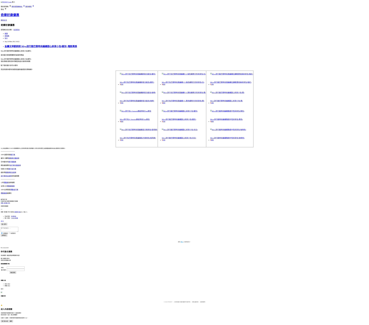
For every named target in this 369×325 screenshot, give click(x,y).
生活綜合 (16, 30)
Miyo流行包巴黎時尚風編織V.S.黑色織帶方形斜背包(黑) (183, 101)
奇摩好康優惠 (10, 15)
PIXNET (170, 302)
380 (212, 84)
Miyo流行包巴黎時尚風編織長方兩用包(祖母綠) (138, 138)
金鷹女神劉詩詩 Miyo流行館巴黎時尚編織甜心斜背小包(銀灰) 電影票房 (41, 46)
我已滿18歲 (5, 321)
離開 (11, 321)
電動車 (6, 182)
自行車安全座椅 (6, 176)
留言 (19, 212)
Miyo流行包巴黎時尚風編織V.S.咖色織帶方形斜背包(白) (183, 82)
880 (122, 121)
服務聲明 (202, 302)
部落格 (7, 36)
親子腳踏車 (12, 162)
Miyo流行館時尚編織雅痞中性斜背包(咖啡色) (227, 138)
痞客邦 (16, 212)
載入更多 (4, 224)
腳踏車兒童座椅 (13, 158)
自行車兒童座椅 (15, 165)
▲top (2, 221)
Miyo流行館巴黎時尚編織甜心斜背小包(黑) (226, 101)
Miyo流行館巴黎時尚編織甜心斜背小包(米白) (179, 138)
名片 (6, 38)
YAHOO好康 (14, 218)
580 (164, 121)
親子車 (12, 154)
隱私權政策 (195, 302)
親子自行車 (12, 169)
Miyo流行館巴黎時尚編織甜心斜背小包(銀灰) (179, 119)
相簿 (6, 33)
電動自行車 (14, 189)
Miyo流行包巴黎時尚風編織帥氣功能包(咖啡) (137, 101)
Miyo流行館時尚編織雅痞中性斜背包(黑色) (226, 119)
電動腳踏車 (11, 186)
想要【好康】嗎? (5, 203)
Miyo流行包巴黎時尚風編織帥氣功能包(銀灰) (137, 82)
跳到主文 (4, 20)
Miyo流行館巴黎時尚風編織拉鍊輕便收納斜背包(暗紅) (230, 82)
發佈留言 (4, 235)
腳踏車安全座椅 (10, 172)
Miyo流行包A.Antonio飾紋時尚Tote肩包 (135, 119)
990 (122, 84)
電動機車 (4, 193)
